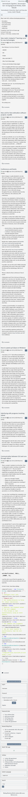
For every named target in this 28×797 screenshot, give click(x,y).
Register (4, 705)
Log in (14, 702)
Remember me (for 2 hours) (10, 700)
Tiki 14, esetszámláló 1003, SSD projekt (14, 729)
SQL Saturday (21, 253)
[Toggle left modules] (19, 681)
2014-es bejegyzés (9, 736)
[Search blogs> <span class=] (26, 36)
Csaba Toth (8, 30)
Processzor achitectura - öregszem (13, 733)
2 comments (6, 107)
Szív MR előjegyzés (9, 720)
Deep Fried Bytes (16, 333)
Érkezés (6, 767)
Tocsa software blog (9, 714)
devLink (7, 228)
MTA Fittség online (9, 718)
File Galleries (16, 793)
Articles (10, 793)
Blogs (5, 793)
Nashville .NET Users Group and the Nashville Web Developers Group (13, 243)
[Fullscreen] (27, 1)
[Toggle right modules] (20, 744)
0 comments (6, 163)
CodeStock (7, 231)
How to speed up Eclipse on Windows (13, 348)
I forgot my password (7, 697)
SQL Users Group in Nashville (16, 249)
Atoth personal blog (9, 716)
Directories (14, 795)
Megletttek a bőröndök (10, 765)
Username (4, 688)
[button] (1, 15)
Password (4, 693)
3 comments (6, 407)
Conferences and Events (8, 169)
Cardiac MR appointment (10, 721)
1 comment (6, 673)
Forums (23, 793)
